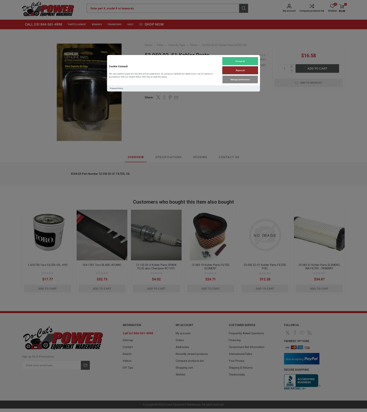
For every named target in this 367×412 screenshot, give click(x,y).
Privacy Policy (116, 88)
